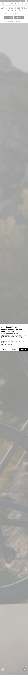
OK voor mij (23, 349)
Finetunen (14, 349)
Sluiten (4, 349)
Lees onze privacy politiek (6, 344)
